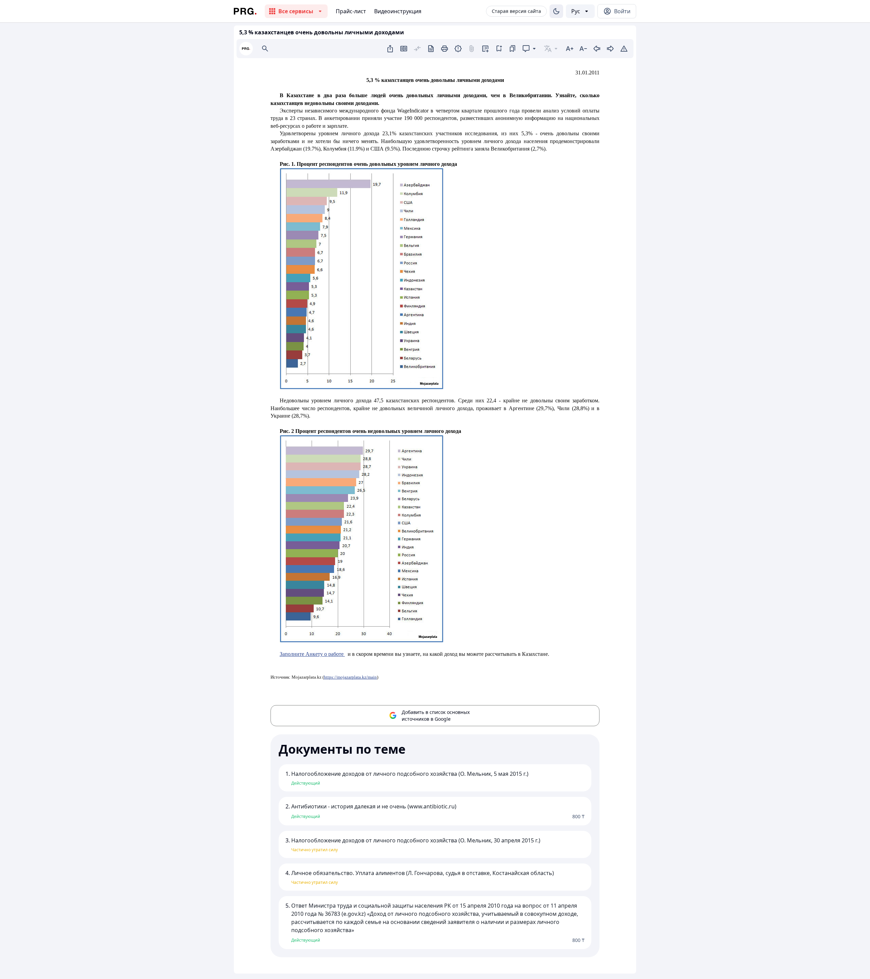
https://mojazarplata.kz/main (350, 677)
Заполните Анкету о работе (312, 654)
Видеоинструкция (397, 11)
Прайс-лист (351, 11)
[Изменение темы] (556, 11)
